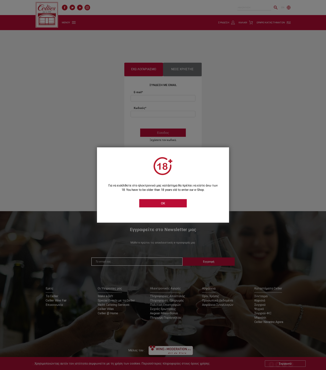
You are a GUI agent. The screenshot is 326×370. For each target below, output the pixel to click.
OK (163, 203)
